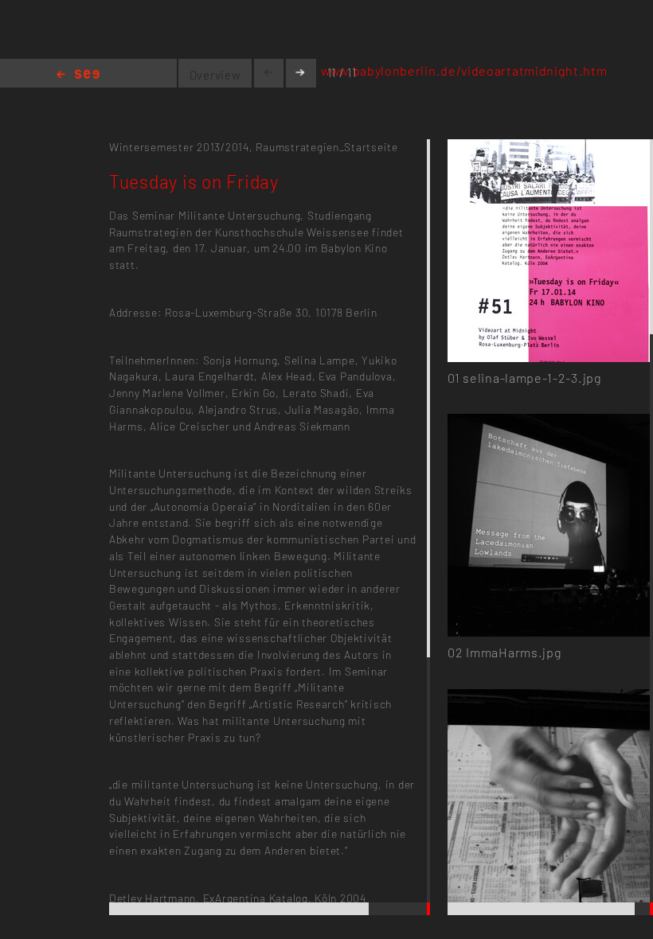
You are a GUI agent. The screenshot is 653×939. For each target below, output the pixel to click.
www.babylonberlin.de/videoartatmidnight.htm (464, 70)
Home (78, 75)
